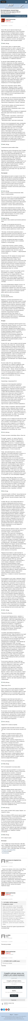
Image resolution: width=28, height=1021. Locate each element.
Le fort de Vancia (5, 852)
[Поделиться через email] (9, 1010)
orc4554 (14, 961)
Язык (11, 1014)
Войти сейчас (14, 995)
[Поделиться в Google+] (6, 1010)
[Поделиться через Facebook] (2, 1010)
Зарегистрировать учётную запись (14, 987)
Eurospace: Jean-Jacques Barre (8, 849)
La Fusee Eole (5, 851)
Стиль (16, 1014)
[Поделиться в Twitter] (4, 1010)
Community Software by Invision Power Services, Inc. (14, 1018)
